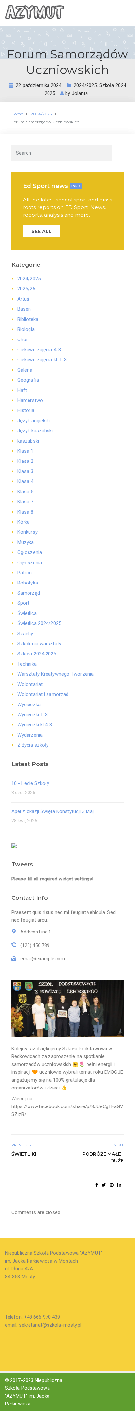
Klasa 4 (25, 481)
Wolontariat (30, 684)
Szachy (25, 633)
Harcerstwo (30, 400)
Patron (24, 573)
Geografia (28, 380)
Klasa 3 (25, 471)
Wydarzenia (30, 735)
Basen (24, 309)
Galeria (24, 370)
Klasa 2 (25, 461)
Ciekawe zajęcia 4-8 (39, 350)
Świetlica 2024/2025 (39, 623)
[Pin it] (112, 1185)
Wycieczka (29, 704)
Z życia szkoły (32, 745)
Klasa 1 (25, 451)
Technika (27, 664)
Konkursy (27, 532)
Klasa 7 (25, 502)
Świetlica (27, 613)
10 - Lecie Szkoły (30, 783)
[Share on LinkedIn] (119, 1185)
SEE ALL (41, 231)
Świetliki (23, 1154)
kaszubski (28, 441)
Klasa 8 (25, 512)
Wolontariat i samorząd (42, 694)
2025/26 (26, 289)
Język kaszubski (35, 431)
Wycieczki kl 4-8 (34, 725)
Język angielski (33, 421)
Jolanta (80, 93)
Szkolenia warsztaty (39, 644)
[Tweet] (104, 1185)
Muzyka (25, 542)
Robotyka (27, 583)
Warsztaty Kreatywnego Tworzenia (55, 674)
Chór (22, 339)
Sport (23, 603)
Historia (25, 410)
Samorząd (28, 593)
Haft (22, 390)
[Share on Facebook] (96, 1185)
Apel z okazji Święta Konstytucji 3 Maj (52, 811)
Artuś (23, 299)
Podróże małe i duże (103, 1157)
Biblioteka (27, 319)
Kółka (23, 522)
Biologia (26, 329)
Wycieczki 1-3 (32, 715)
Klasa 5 (25, 492)
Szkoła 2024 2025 (36, 654)
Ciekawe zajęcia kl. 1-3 (42, 360)
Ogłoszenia (29, 552)
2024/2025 (85, 85)
